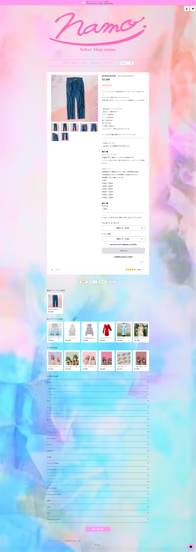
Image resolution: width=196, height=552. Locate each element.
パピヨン (50, 426)
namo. (49, 382)
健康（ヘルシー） (53, 501)
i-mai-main (51, 388)
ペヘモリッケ (51, 476)
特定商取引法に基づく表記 (73, 541)
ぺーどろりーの (52, 482)
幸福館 (49, 457)
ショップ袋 (106, 234)
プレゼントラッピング (110, 223)
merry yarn (51, 438)
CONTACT (108, 63)
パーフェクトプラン (53, 413)
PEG (48, 513)
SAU (48, 507)
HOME (65, 63)
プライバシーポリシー (55, 541)
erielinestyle (51, 469)
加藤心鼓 (50, 451)
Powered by (96, 548)
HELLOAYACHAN (54, 494)
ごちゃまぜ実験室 (53, 463)
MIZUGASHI (52, 488)
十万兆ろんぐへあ (53, 432)
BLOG (84, 63)
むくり (49, 407)
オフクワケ (51, 395)
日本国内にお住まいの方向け (123, 257)
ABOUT (75, 63)
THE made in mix (53, 519)
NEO (49, 401)
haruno (49, 445)
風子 (48, 420)
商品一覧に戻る (98, 529)
